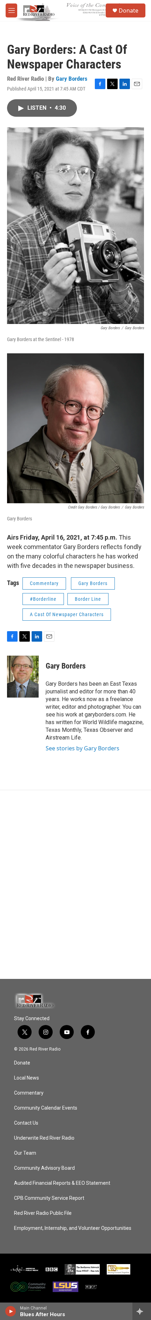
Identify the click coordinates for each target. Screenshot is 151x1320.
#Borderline (43, 599)
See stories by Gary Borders (82, 748)
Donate (128, 10)
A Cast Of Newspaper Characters (67, 614)
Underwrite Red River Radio (44, 1138)
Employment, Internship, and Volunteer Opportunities (72, 1228)
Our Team (25, 1153)
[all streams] (141, 1311)
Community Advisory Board (44, 1168)
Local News (26, 1078)
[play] (10, 1311)
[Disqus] (75, 884)
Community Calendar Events (45, 1108)
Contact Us (26, 1123)
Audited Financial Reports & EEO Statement (62, 1183)
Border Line (88, 599)
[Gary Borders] (23, 677)
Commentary (44, 583)
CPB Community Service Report (49, 1198)
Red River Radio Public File (43, 1213)
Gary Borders (71, 78)
